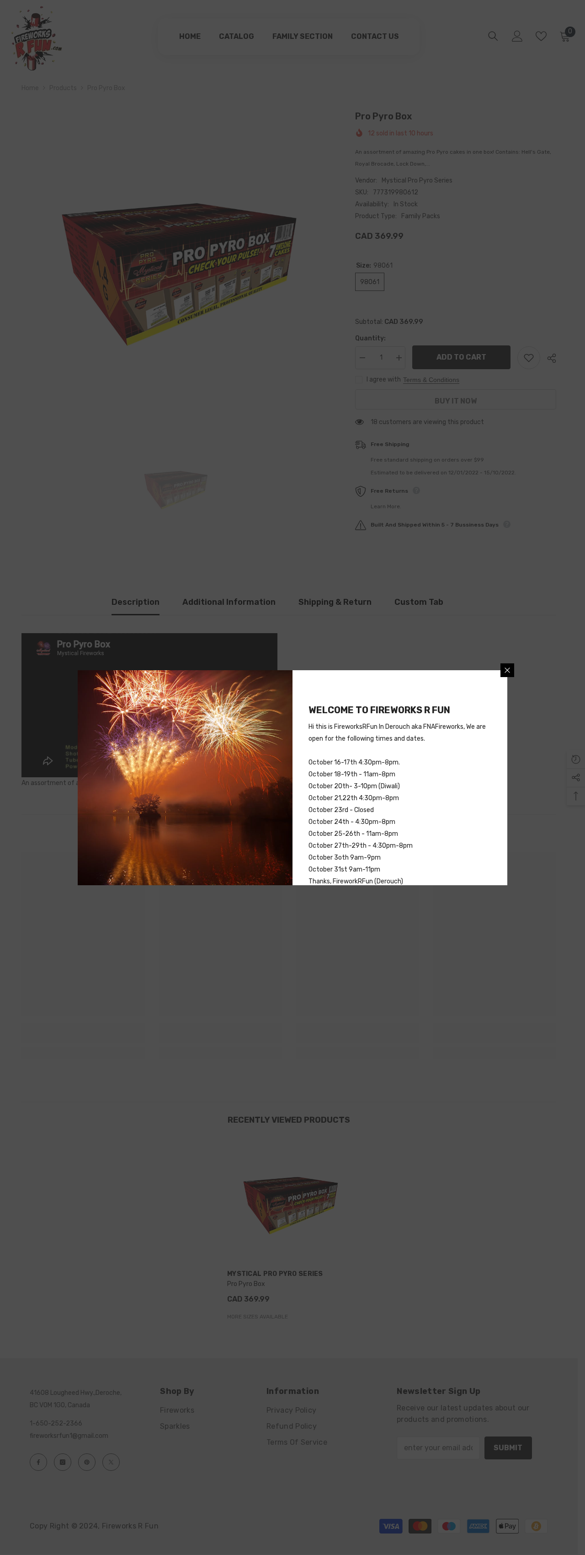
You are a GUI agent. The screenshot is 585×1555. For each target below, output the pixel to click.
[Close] (507, 670)
